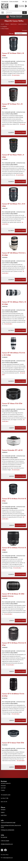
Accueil (2, 24)
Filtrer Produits (5, 28)
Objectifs (7, 24)
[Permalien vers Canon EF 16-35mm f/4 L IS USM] (13, 95)
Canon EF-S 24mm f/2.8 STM (13, 743)
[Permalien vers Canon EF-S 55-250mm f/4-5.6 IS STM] (13, 684)
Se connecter (4, 1)
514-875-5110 (6, 794)
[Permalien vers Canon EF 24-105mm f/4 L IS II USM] (13, 194)
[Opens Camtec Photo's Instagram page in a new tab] (2, 850)
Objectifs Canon (13, 24)
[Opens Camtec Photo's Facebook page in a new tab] (5, 850)
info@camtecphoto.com (7, 844)
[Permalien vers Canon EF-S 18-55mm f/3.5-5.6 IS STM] (13, 633)
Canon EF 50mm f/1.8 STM (12, 403)
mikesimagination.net (8, 857)
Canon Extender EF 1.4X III (12, 450)
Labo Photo (4, 815)
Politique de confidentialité (7, 830)
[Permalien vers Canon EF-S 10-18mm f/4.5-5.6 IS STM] (13, 489)
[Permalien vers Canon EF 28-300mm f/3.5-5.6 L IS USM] (13, 243)
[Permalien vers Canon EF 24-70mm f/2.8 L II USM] (13, 145)
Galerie (2, 812)
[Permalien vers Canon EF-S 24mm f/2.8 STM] (13, 733)
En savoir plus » (16, 75)
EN (23, 1)
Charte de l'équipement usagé (8, 822)
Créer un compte (13, 1)
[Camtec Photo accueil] (4, 6)
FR (26, 1)
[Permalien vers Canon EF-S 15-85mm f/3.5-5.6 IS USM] (13, 538)
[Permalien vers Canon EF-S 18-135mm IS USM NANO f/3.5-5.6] (13, 586)
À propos (3, 809)
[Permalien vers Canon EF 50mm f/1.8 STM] (13, 394)
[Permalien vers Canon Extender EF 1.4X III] (13, 441)
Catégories (4, 26)
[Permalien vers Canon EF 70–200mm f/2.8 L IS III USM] (13, 292)
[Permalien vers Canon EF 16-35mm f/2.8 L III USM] (13, 44)
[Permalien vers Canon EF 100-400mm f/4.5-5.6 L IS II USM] (13, 343)
